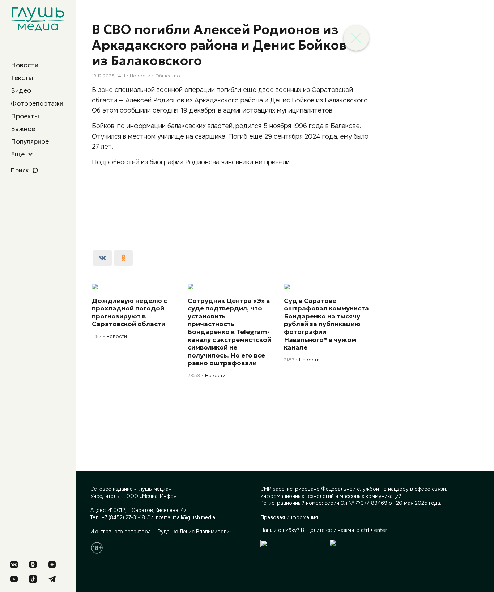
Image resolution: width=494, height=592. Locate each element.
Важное (23, 128)
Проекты (25, 116)
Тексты (22, 77)
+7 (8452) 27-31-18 (123, 517)
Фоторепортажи (37, 103)
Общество (167, 76)
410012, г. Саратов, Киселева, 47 (147, 510)
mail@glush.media (194, 517)
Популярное (30, 141)
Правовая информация (289, 517)
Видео (21, 90)
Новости (24, 65)
